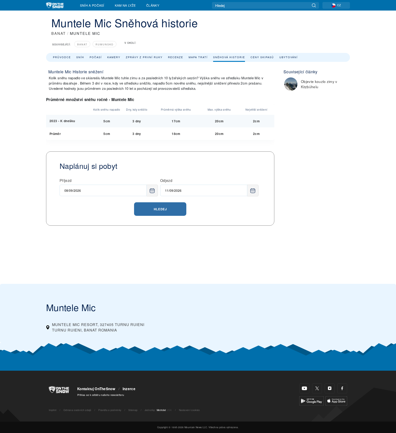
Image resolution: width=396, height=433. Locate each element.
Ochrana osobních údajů (77, 410)
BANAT (58, 33)
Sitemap (133, 410)
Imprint (52, 410)
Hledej (160, 209)
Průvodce (62, 57)
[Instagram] (330, 388)
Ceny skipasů (262, 57)
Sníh (80, 57)
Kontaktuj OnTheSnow (96, 388)
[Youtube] (304, 388)
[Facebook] (342, 388)
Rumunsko (104, 44)
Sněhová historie (229, 57)
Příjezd (66, 180)
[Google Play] (311, 400)
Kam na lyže (125, 5)
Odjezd (166, 180)
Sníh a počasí (92, 5)
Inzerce (129, 388)
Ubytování (288, 57)
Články (152, 5)
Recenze (175, 57)
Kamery (113, 57)
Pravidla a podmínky (109, 410)
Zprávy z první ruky (144, 57)
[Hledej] (314, 5)
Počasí (96, 57)
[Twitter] (317, 388)
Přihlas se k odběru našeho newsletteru (100, 395)
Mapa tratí (198, 57)
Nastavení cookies (189, 410)
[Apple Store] (336, 400)
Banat (82, 44)
